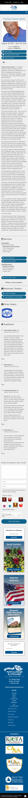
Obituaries (10, 722)
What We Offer (12, 711)
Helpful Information (13, 717)
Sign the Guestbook (9, 58)
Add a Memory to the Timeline (12, 54)
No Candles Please (9, 509)
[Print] (3, 62)
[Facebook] (25, 796)
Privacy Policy (11, 725)
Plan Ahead (11, 714)
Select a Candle (7, 495)
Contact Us (11, 719)
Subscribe (14, 537)
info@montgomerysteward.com (14, 687)
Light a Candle (8, 51)
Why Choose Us (12, 708)
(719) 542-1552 (14, 683)
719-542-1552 (6, 251)
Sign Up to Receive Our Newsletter (14, 644)
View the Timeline (10, 293)
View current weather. (14, 282)
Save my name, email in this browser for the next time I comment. (14, 491)
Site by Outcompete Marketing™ (11, 796)
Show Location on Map (9, 261)
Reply (2, 359)
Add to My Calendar (9, 258)
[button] (26, 12)
